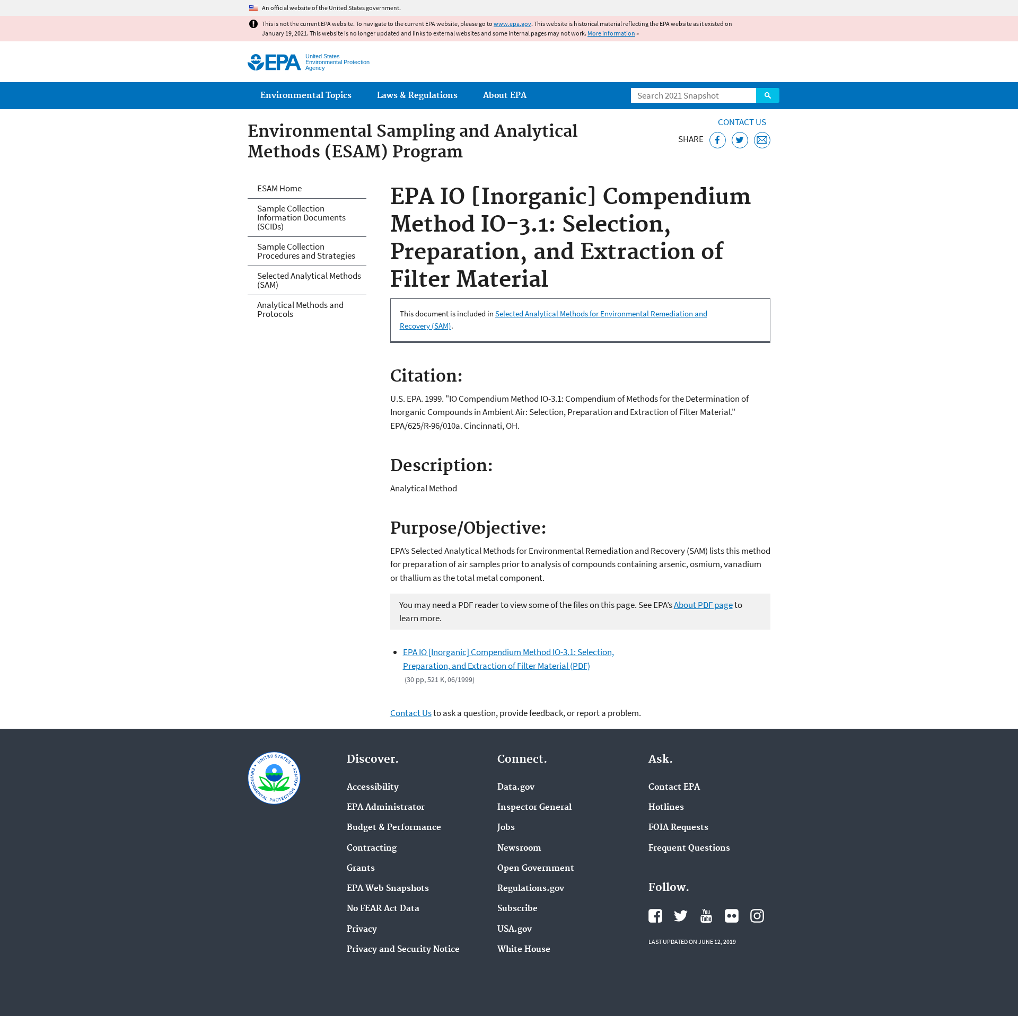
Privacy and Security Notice (403, 950)
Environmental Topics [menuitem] (306, 96)
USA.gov (514, 929)
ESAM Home (279, 188)
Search (767, 95)
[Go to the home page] (274, 62)
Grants (361, 868)
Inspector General (534, 807)
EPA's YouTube (706, 916)
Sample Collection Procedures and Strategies (306, 251)
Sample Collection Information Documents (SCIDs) (301, 217)
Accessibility (373, 787)
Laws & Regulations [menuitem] (417, 96)
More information (611, 33)
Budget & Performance (394, 828)
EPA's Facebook (655, 916)
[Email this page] (762, 140)
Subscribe (517, 909)
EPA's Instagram (757, 916)
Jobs (506, 828)
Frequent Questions (689, 848)
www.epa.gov (512, 24)
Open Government (535, 868)
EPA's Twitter (681, 916)
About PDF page (703, 605)
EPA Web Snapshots (388, 889)
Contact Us (742, 122)
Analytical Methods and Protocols (300, 309)
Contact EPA (674, 787)
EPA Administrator (386, 807)
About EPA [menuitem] (504, 96)
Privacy (362, 929)
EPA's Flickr (732, 916)
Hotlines (666, 807)
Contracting (372, 848)
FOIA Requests (678, 828)
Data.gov (515, 787)
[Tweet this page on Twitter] (740, 140)
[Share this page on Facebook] (717, 140)
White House (523, 950)
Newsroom (519, 848)
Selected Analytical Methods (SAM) (309, 280)
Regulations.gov (530, 889)
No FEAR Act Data (383, 909)
